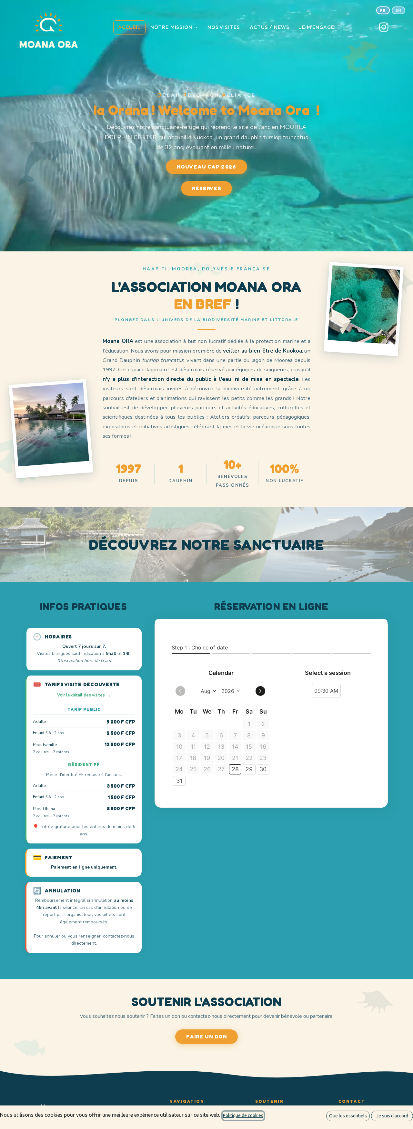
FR (383, 10)
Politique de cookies (243, 1115)
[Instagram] (384, 27)
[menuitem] (129, 27)
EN (398, 10)
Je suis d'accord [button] (392, 1115)
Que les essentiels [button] (348, 1115)
